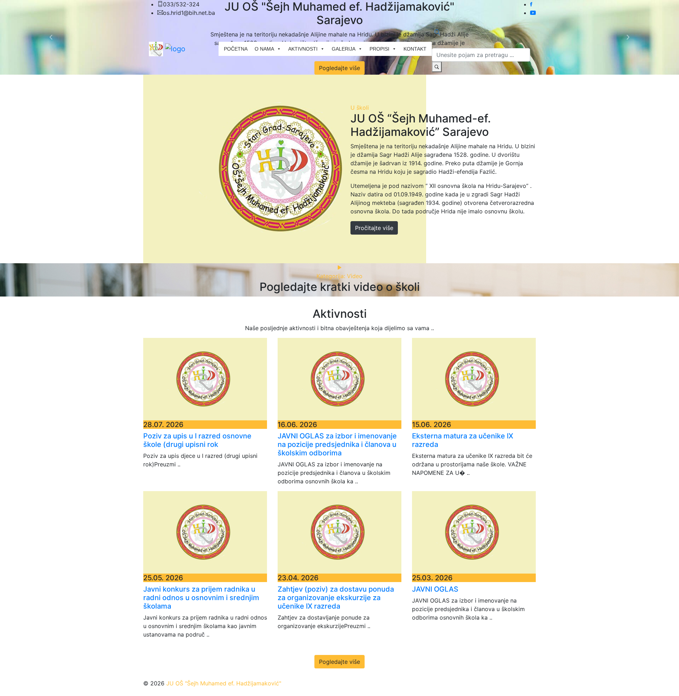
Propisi (379, 49)
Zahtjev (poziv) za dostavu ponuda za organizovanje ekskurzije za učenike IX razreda (336, 597)
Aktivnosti (303, 49)
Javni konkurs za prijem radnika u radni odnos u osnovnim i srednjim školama (201, 597)
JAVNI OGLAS (435, 589)
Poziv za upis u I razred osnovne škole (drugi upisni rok (197, 440)
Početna (236, 49)
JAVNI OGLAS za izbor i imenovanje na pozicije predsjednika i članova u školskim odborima (337, 444)
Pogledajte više (339, 661)
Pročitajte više (374, 227)
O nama (264, 49)
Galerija (343, 49)
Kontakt (415, 49)
